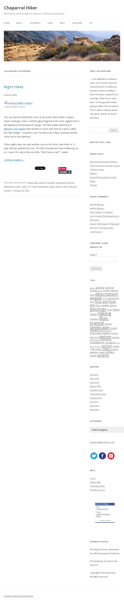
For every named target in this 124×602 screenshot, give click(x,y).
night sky (72, 186)
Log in (93, 478)
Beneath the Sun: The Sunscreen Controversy (104, 227)
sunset (7, 190)
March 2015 (95, 386)
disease (96, 298)
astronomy (43, 186)
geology (98, 309)
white (102, 352)
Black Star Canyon (37, 182)
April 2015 (94, 382)
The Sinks (96, 349)
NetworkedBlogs (102, 504)
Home (7, 23)
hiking (58, 186)
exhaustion (113, 298)
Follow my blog (104, 520)
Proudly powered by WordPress (18, 596)
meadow (94, 330)
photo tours (95, 340)
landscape (99, 327)
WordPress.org (97, 489)
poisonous (106, 339)
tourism (114, 349)
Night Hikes (13, 86)
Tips (91, 23)
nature (105, 336)
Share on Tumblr (66, 172)
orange (115, 337)
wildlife (103, 355)
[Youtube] (111, 458)
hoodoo (94, 319)
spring (106, 345)
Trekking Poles (97, 169)
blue (100, 291)
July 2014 (94, 401)
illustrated (99, 320)
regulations (111, 342)
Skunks (93, 185)
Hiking (98, 516)
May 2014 (94, 409)
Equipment (35, 23)
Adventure (106, 514)
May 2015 (94, 378)
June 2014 (94, 405)
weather (94, 352)
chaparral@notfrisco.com (102, 442)
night (64, 186)
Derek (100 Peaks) (99, 223)
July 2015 (94, 374)
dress (105, 298)
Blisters (93, 173)
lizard (113, 328)
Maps (62, 23)
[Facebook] (102, 458)
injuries (108, 323)
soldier (98, 346)
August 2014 (96, 397)
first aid (101, 301)
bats (52, 186)
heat (109, 309)
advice (100, 287)
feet (92, 301)
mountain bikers (100, 333)
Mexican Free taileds (14, 128)
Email (93, 254)
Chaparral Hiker (20, 8)
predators (97, 342)
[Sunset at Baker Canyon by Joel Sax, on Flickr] (18, 102)
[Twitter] (94, 458)
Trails (23, 186)
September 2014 (98, 394)
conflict (106, 290)
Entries (95, 482)
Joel (91, 204)
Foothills (51, 182)
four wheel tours (106, 305)
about (92, 288)
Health (98, 514)
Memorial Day (106, 331)
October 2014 (96, 390)
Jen (91, 216)
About (19, 23)
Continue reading (14, 159)
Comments (97, 486)
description (106, 294)
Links (50, 23)
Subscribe (77, 23)
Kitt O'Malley (96, 212)
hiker (116, 309)
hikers (94, 314)
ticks (106, 349)
